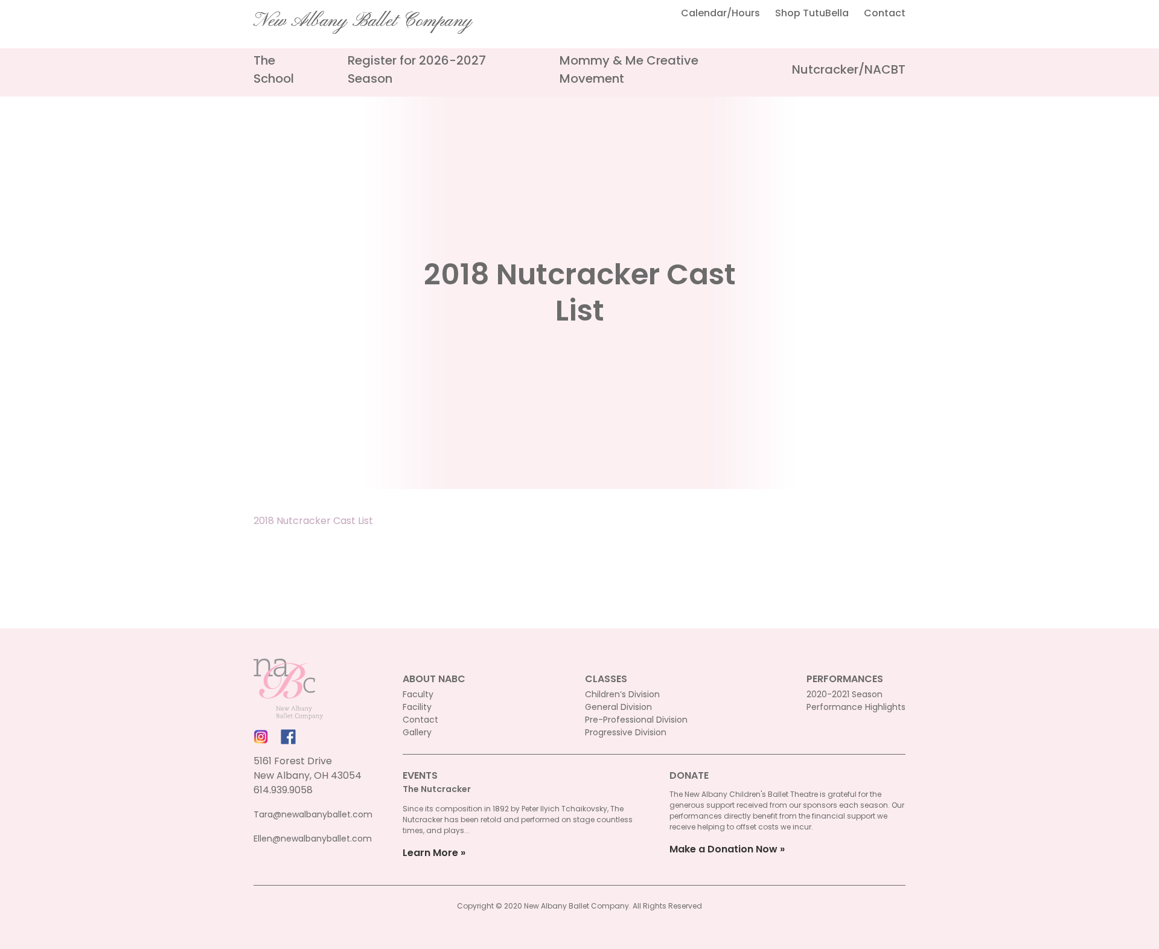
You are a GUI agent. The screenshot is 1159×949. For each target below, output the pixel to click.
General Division (618, 707)
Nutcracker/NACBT (848, 69)
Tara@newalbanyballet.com (313, 814)
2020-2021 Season (844, 694)
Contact (884, 13)
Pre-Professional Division (636, 720)
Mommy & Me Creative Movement (629, 69)
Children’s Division (622, 694)
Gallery (417, 732)
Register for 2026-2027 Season (417, 69)
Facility (417, 707)
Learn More (430, 853)
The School (274, 69)
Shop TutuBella (812, 13)
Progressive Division (625, 732)
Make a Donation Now (723, 849)
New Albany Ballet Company (363, 21)
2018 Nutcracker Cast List (313, 521)
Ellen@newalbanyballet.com (313, 838)
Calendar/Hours (720, 13)
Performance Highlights (855, 707)
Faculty (418, 694)
